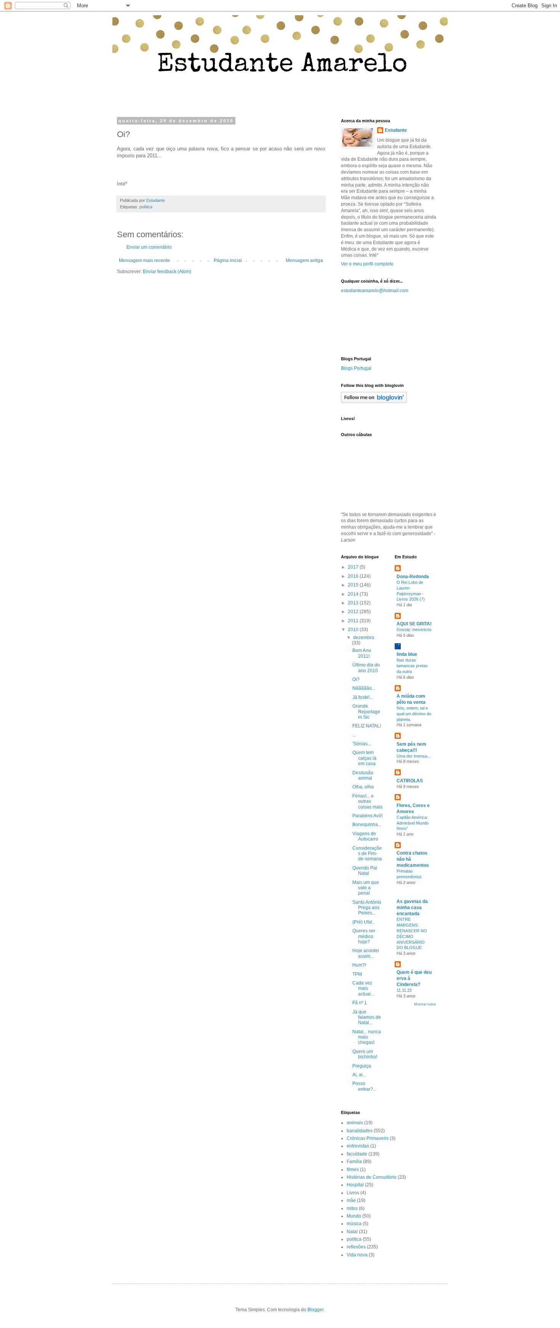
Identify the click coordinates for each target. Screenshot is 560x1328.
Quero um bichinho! (364, 1054)
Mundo (354, 1216)
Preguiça (361, 1066)
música (354, 1223)
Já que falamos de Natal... (366, 1017)
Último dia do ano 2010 (366, 667)
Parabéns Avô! (367, 815)
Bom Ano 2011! (361, 653)
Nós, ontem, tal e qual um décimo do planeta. (414, 714)
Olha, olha (363, 786)
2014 (354, 594)
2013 (354, 603)
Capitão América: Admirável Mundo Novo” (413, 823)
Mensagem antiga (304, 260)
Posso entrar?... (364, 1086)
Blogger (315, 1309)
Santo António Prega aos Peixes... (366, 908)
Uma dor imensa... (413, 756)
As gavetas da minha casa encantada (412, 907)
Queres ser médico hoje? (363, 936)
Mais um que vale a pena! (365, 888)
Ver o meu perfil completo (367, 264)
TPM (357, 974)
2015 (354, 585)
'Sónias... (361, 743)
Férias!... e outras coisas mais (367, 801)
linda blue (407, 654)
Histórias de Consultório (372, 1177)
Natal (352, 1231)
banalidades (360, 1130)
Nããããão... (363, 688)
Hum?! (359, 965)
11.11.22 (404, 990)
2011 (354, 620)
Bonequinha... (366, 824)
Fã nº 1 (359, 1002)
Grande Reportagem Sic (366, 711)
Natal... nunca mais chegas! (366, 1037)
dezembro (363, 637)
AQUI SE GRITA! (414, 623)
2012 (354, 611)
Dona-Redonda (413, 576)
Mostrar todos (425, 1004)
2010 (354, 629)
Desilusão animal (362, 775)
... (354, 735)
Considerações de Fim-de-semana (367, 853)
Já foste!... (362, 697)
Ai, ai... (359, 1074)
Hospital (355, 1184)
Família (354, 1161)
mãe (351, 1200)
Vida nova (357, 1255)
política (145, 207)
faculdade (357, 1154)
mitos (352, 1208)
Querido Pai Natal (364, 870)
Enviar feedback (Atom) (167, 271)
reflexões (356, 1247)
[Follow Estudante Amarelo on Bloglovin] (374, 401)
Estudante (396, 130)
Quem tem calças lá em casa (364, 758)
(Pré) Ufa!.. (363, 922)
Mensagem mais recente (144, 260)
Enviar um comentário (149, 247)
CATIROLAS (410, 780)
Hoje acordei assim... (365, 953)
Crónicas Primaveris (368, 1138)
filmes (353, 1169)
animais (355, 1122)
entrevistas (358, 1146)
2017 (354, 567)
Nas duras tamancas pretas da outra (412, 666)
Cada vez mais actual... (363, 988)
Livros (353, 1192)
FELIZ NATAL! (366, 726)
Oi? (356, 679)
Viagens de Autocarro (365, 836)
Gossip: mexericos (414, 629)
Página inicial (228, 260)
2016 (354, 576)
